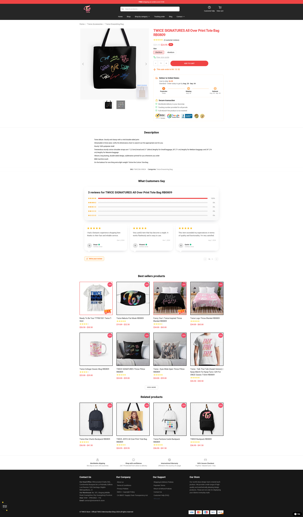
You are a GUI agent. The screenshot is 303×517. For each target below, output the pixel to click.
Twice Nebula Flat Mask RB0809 (130, 318)
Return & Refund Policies (163, 489)
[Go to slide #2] (120, 104)
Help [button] (298, 514)
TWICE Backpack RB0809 (201, 439)
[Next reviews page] (216, 259)
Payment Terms (159, 485)
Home (82, 24)
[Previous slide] (83, 63)
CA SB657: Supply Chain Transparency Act (132, 495)
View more (151, 387)
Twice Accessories (95, 24)
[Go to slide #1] (108, 104)
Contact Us (158, 492)
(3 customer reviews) (171, 40)
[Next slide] (145, 63)
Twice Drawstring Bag (114, 24)
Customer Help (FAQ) (161, 495)
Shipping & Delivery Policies (163, 482)
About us (120, 482)
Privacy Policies (122, 489)
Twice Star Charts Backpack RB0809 (95, 439)
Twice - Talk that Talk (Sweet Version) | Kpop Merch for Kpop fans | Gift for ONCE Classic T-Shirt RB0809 (206, 372)
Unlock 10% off (5, 506)
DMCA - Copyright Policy (126, 492)
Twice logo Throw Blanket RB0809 (205, 318)
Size (155, 49)
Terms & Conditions (124, 485)
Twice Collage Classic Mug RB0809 (94, 369)
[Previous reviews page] (205, 259)
